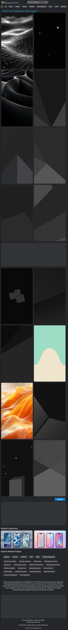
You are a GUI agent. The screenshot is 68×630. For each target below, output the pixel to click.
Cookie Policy (31, 625)
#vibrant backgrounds (10, 575)
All (5, 6)
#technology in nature (50, 561)
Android (15, 557)
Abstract (17, 6)
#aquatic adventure (25, 561)
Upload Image (30, 622)
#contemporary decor (20, 565)
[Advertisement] (33, 254)
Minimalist (31, 6)
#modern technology (10, 561)
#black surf (7, 565)
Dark (31, 557)
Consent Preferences (42, 625)
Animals (24, 6)
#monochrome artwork (53, 565)
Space (50, 6)
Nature (10, 6)
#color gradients (25, 575)
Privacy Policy (23, 625)
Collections (63, 6)
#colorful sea (22, 568)
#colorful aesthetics (35, 568)
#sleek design (8, 571)
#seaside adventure (21, 571)
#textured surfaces (35, 571)
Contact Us (37, 620)
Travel (56, 6)
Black (37, 557)
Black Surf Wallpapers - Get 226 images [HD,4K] (10, 2)
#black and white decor (36, 565)
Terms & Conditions (27, 620)
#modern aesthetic (9, 568)
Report (43, 620)
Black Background (41, 6)
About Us (37, 622)
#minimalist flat (48, 568)
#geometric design (49, 571)
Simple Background (49, 557)
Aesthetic (24, 557)
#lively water (37, 561)
